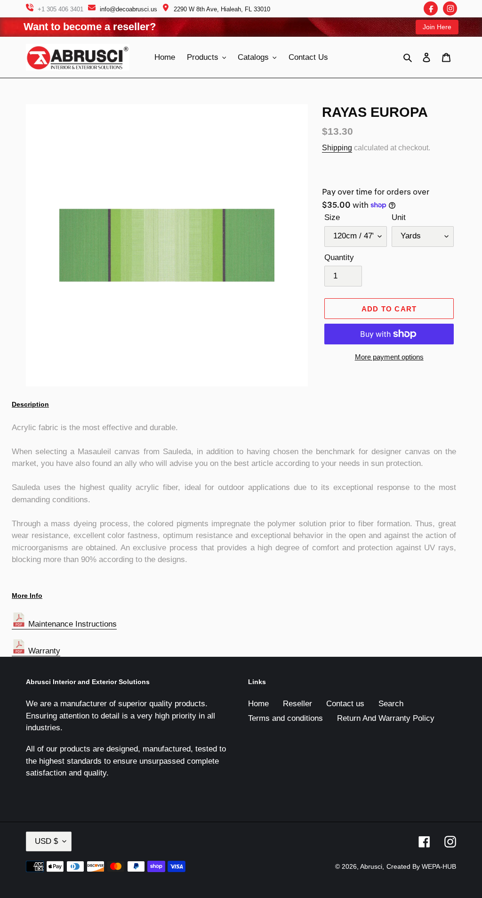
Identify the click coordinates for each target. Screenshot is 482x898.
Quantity (339, 257)
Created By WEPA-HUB (421, 866)
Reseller (297, 703)
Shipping (337, 148)
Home (258, 703)
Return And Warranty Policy (385, 718)
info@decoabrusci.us (128, 9)
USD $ (46, 841)
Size (332, 217)
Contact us (345, 703)
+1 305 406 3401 (60, 9)
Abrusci (371, 866)
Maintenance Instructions (71, 624)
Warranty (43, 650)
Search (390, 703)
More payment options (389, 357)
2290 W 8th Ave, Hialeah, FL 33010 (222, 9)
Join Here (437, 27)
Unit (399, 217)
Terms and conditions (285, 718)
